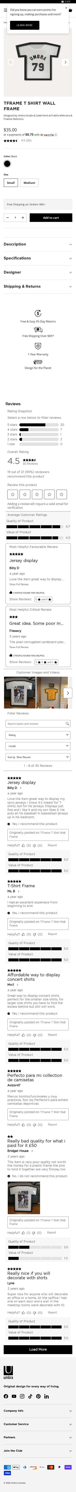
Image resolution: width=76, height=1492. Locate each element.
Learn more (25, 25)
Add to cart (51, 217)
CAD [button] (67, 1)
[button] (70, 10)
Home (6, 22)
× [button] (66, 7)
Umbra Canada (18, 1482)
